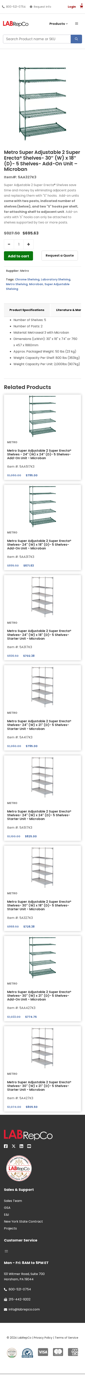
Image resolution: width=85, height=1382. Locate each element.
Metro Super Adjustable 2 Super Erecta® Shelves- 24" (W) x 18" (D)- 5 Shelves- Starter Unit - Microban (39, 635)
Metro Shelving (17, 284)
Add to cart (18, 256)
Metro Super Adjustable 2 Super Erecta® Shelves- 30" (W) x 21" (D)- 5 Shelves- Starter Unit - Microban (39, 1086)
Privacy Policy (43, 1338)
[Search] (76, 39)
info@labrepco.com (24, 1309)
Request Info (42, 7)
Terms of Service (66, 1338)
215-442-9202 (19, 1299)
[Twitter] (14, 1147)
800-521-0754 (16, 7)
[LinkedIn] (21, 1147)
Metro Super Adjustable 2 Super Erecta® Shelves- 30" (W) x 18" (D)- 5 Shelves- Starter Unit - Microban (39, 905)
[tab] (27, 310)
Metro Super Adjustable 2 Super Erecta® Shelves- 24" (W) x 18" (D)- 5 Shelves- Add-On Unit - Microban (39, 545)
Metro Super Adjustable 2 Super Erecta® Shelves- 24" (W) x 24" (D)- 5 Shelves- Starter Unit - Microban (39, 815)
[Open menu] (6, 1251)
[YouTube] (29, 1147)
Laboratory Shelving (55, 279)
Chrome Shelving (27, 279)
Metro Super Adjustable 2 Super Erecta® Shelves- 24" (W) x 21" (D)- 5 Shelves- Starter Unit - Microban (39, 725)
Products (57, 23)
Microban (36, 284)
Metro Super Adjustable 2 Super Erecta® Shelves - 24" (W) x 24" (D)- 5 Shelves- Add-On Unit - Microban (39, 454)
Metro (24, 271)
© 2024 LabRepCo (19, 1338)
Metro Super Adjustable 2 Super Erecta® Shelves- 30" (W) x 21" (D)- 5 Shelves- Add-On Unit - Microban (39, 996)
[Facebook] (6, 1147)
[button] (76, 23)
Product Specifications (26, 310)
